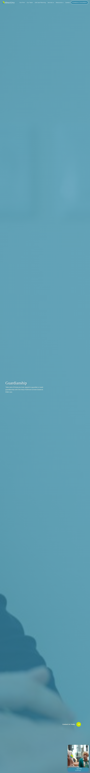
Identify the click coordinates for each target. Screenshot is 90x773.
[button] (51, 2)
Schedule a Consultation (79, 2)
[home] (8, 2)
